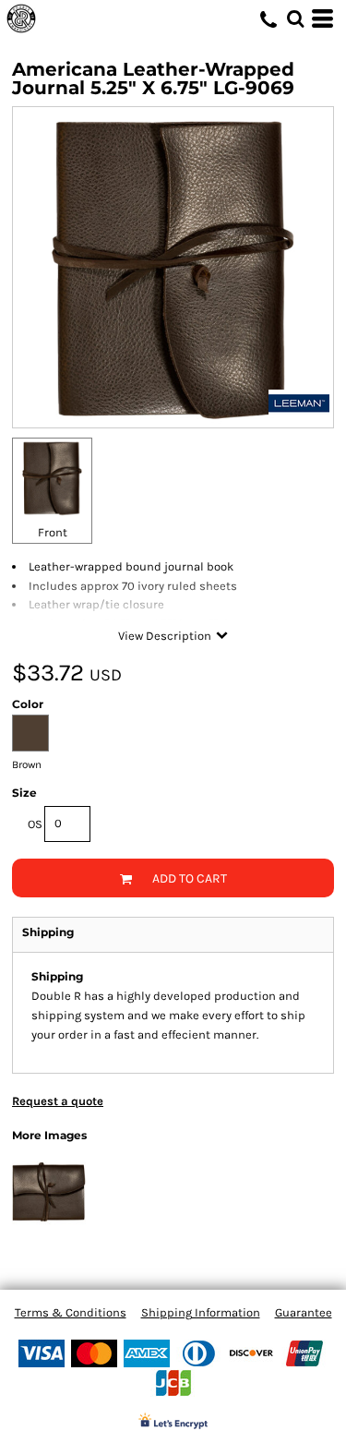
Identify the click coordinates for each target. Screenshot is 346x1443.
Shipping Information (200, 1312)
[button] (295, 18)
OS (35, 824)
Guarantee (303, 1312)
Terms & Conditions (70, 1312)
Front (52, 532)
